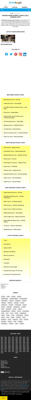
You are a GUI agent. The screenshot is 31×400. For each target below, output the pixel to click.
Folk (3, 309)
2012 (9, 350)
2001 (28, 347)
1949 (13, 339)
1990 (16, 346)
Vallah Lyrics (12, 181)
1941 (13, 338)
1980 (9, 345)
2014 (16, 350)
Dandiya (11, 304)
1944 (24, 338)
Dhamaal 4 (7, 259)
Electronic (10, 307)
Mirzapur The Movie (9, 251)
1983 (20, 345)
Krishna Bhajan (24, 298)
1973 (13, 343)
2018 (2, 351)
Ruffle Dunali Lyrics (13, 213)
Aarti (8, 296)
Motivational (23, 313)
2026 (2, 352)
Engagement (17, 307)
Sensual (26, 319)
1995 (5, 347)
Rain (24, 317)
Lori (7, 313)
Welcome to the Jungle (10, 267)
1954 (2, 341)
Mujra (3, 315)
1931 (5, 337)
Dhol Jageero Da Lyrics (15, 162)
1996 (9, 347)
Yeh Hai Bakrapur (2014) (7, 41)
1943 (20, 338)
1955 (5, 341)
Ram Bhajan (4, 300)
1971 (5, 343)
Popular (14, 7)
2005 (13, 348)
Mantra (24, 300)
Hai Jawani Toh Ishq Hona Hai (12, 274)
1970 (2, 343)
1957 (13, 341)
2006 (16, 348)
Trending (24, 7)
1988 (9, 346)
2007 (20, 348)
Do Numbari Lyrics (14, 151)
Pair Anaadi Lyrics (6, 44)
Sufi (15, 321)
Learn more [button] (19, 393)
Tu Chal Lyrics (12, 129)
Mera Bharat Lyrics (12, 99)
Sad (21, 319)
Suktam (22, 323)
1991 (20, 346)
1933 (13, 337)
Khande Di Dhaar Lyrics (15, 174)
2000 (24, 347)
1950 (16, 339)
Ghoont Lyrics (14, 205)
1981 (13, 345)
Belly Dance (4, 304)
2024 (24, 351)
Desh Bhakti (18, 304)
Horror (19, 311)
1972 (9, 343)
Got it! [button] (3, 398)
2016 (24, 350)
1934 (16, 337)
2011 (5, 350)
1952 (24, 339)
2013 (13, 350)
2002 (2, 348)
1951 (20, 339)
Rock (10, 319)
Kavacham (18, 300)
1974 (16, 343)
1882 (2, 337)
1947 (5, 339)
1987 (5, 346)
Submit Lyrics (4, 361)
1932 (9, 337)
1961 (28, 341)
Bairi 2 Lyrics (13, 201)
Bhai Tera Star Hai (9, 255)
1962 (2, 342)
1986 (2, 346)
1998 (16, 347)
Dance (22, 302)
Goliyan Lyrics (12, 170)
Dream (3, 307)
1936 (24, 337)
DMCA (2, 364)
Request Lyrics (4, 362)
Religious (4, 319)
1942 (16, 338)
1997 (13, 347)
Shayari (10, 321)
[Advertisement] (15, 75)
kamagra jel (26, 329)
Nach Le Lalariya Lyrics (16, 133)
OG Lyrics (13, 225)
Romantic (16, 319)
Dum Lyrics (11, 112)
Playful (26, 315)
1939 (5, 338)
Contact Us (3, 366)
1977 (28, 343)
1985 (28, 345)
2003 (5, 348)
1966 (16, 342)
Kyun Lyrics (10, 166)
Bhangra (4, 302)
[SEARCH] (29, 9)
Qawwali (18, 317)
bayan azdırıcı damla (14, 329)
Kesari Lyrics (13, 209)
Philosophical (20, 315)
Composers (3, 286)
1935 (20, 337)
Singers (3, 285)
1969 (28, 342)
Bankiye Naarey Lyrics (15, 155)
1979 (5, 345)
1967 (20, 342)
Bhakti (3, 296)
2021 (13, 351)
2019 (5, 351)
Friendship (9, 309)
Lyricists (3, 288)
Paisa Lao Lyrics (13, 136)
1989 (13, 346)
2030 (16, 352)
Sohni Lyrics (12, 147)
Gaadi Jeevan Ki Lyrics (13, 192)
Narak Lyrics (10, 159)
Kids (3, 313)
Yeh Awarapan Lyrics (13, 121)
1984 (24, 345)
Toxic (5, 240)
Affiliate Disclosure (5, 367)
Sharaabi (4, 321)
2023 (20, 351)
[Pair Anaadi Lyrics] (8, 39)
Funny (15, 309)
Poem (3, 317)
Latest (6, 7)
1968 (24, 342)
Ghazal (20, 309)
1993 (28, 346)
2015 (20, 350)
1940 (9, 338)
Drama (25, 304)
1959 (20, 341)
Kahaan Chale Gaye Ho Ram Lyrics (14, 117)
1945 (28, 338)
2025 (28, 351)
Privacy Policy (4, 363)
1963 (5, 342)
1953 (28, 339)
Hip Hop (13, 311)
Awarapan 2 (7, 244)
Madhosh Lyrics (14, 125)
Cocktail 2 (6, 263)
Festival (24, 307)
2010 (2, 350)
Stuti (17, 323)
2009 (28, 348)
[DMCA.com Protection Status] (5, 372)
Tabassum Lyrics (12, 103)
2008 (24, 348)
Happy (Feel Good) (5, 311)
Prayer (13, 317)
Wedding (20, 321)
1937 (28, 337)
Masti (17, 313)
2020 (9, 351)
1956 (9, 341)
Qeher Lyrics (12, 178)
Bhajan (19, 296)
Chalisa (11, 300)
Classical (17, 302)
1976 (24, 343)
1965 (13, 342)
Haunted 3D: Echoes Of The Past (13, 270)
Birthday (10, 302)
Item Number (26, 311)
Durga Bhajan (5, 298)
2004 (9, 348)
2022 (16, 351)
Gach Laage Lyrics (14, 216)
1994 (2, 347)
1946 (2, 339)
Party (13, 315)
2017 (28, 350)
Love (12, 313)
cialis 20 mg (3, 329)
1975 (20, 343)
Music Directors (4, 284)
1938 (2, 338)
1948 (9, 339)
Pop (8, 317)
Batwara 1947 (8, 248)
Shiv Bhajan (4, 323)
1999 (20, 347)
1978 (2, 345)
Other (8, 315)
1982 (16, 345)
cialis (7, 329)
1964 (9, 342)
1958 (16, 341)
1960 (24, 341)
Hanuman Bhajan (14, 298)
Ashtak (13, 296)
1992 (24, 346)
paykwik (21, 329)
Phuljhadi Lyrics (12, 229)
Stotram (11, 323)
